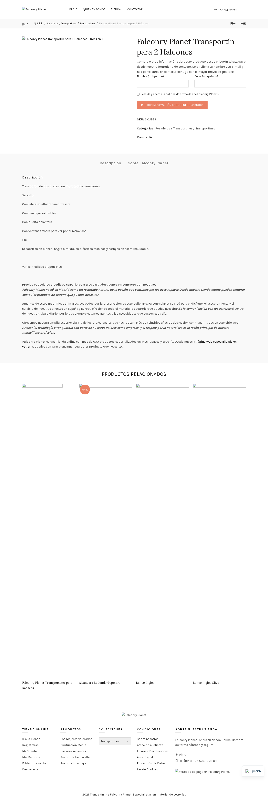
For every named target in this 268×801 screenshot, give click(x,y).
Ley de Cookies (147, 769)
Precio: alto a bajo (73, 763)
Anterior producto (233, 23)
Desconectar (31, 769)
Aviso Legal (145, 757)
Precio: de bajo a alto (75, 757)
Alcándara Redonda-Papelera (99, 682)
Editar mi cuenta (34, 763)
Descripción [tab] (110, 163)
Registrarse (30, 745)
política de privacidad (179, 94)
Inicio (73, 9)
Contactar (135, 9)
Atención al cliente (150, 745)
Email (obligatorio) (206, 76)
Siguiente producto (243, 23)
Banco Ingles (145, 682)
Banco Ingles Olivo (206, 682)
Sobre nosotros (148, 739)
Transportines (88, 23)
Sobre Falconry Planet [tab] (148, 163)
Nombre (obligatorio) (150, 76)
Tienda (116, 9)
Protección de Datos (151, 763)
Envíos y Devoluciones (153, 751)
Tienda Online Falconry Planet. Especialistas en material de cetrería (137, 794)
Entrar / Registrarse (225, 9)
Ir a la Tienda (31, 739)
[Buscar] (243, 9)
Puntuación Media (73, 745)
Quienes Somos (94, 9)
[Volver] (25, 23)
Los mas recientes (73, 751)
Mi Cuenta (29, 751)
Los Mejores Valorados (76, 739)
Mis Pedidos (31, 757)
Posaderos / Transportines (61, 23)
